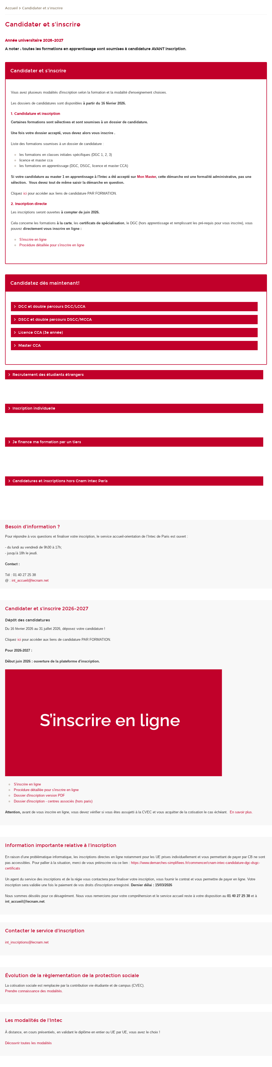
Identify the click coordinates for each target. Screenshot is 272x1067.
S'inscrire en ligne (32, 239)
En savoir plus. (241, 812)
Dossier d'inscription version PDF (39, 795)
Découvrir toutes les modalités (28, 1043)
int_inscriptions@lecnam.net (27, 942)
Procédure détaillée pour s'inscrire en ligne (51, 245)
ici (25, 193)
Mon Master (146, 177)
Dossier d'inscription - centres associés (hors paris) (53, 801)
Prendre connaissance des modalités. (34, 991)
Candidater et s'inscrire (42, 8)
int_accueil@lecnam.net (30, 580)
